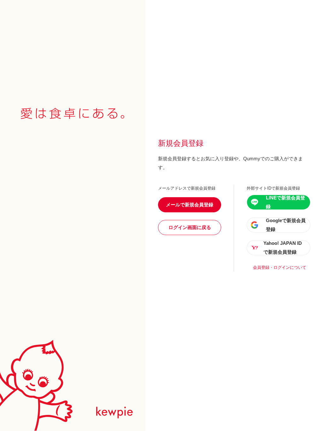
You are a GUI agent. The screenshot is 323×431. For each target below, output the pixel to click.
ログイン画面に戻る (189, 227)
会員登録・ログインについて (279, 267)
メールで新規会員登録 (189, 204)
